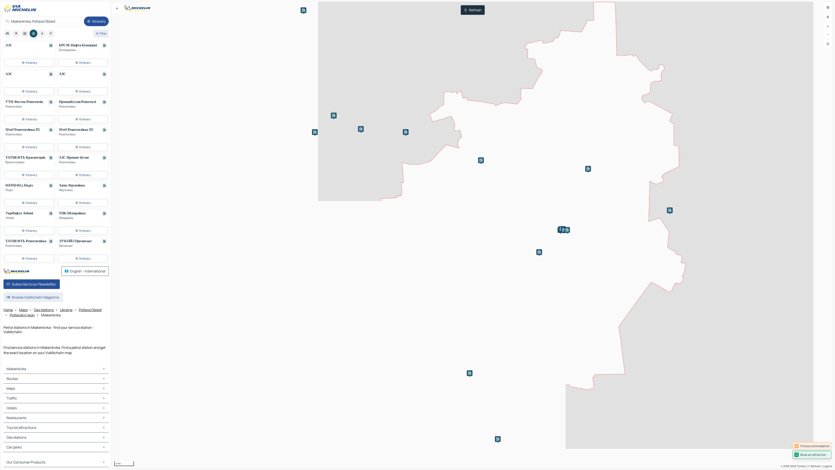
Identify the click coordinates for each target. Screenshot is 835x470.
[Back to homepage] (20, 8)
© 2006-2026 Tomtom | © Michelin (801, 466)
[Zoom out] (828, 34)
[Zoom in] (828, 26)
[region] (472, 235)
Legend (827, 466)
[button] (588, 169)
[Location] (828, 44)
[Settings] (828, 17)
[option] (7, 33)
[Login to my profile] (828, 7)
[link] (812, 446)
